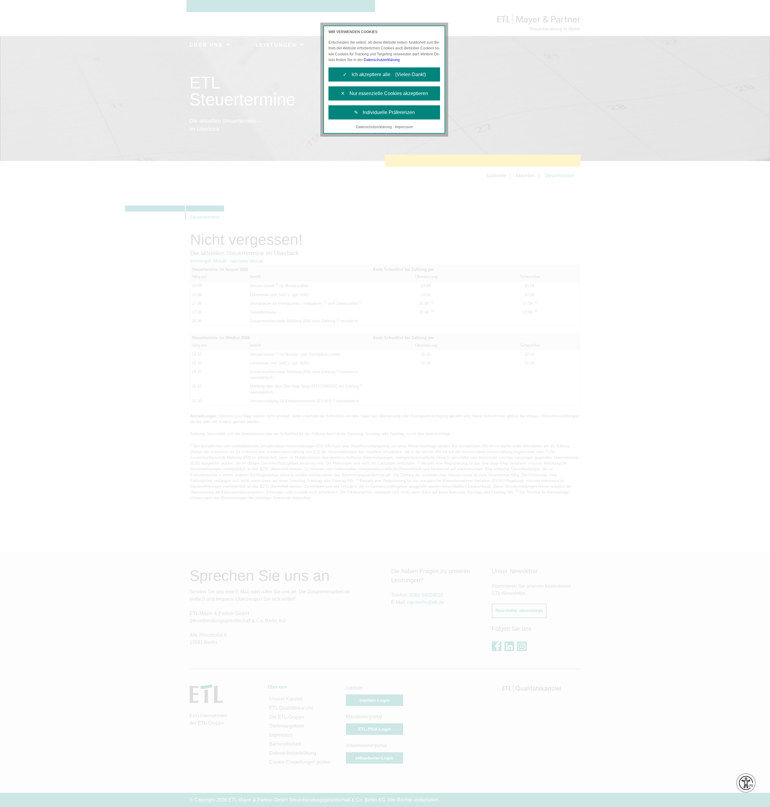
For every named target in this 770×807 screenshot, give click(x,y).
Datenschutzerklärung (382, 60)
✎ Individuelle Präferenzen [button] (384, 112)
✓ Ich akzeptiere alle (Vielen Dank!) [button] (384, 74)
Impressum (404, 127)
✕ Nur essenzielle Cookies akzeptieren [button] (384, 93)
